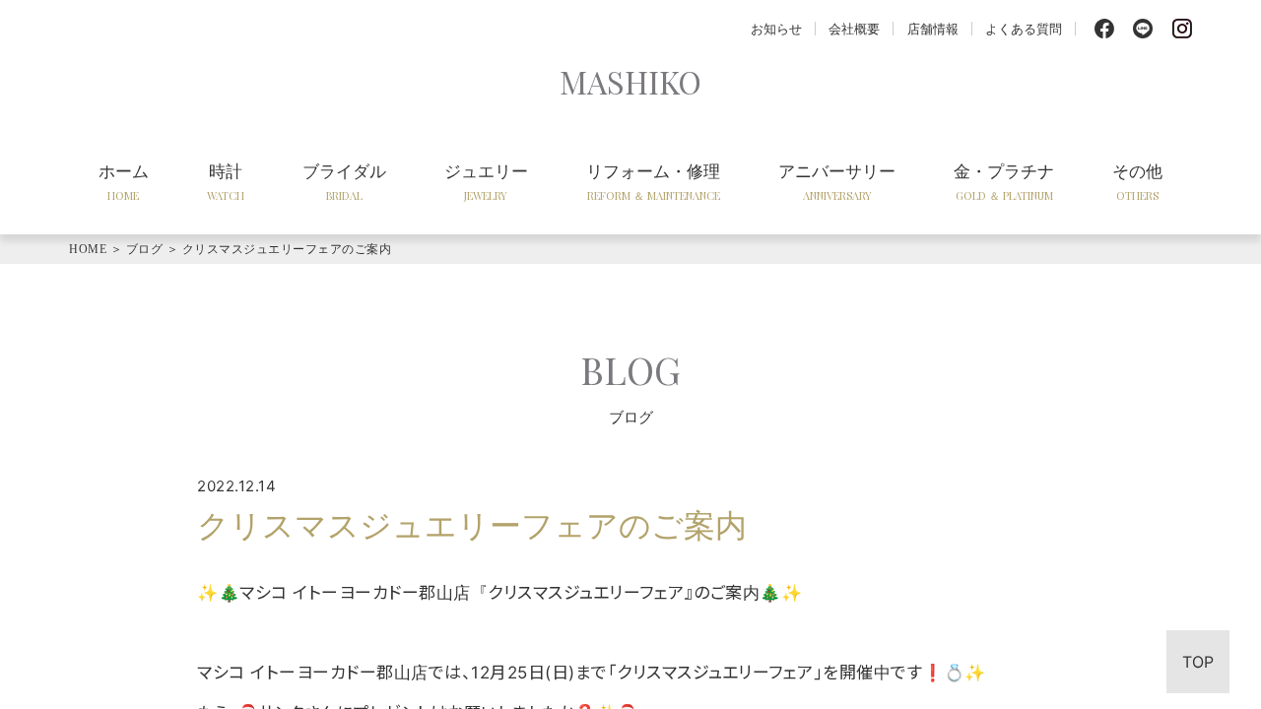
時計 (225, 181)
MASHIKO (630, 81)
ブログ (145, 249)
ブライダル (344, 181)
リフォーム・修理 (653, 181)
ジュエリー (486, 181)
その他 (1137, 181)
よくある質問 (1023, 28)
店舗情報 (933, 28)
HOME (87, 249)
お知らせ (776, 28)
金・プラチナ (1004, 181)
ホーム (124, 181)
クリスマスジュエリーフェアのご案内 (287, 249)
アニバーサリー (837, 181)
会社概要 (854, 28)
